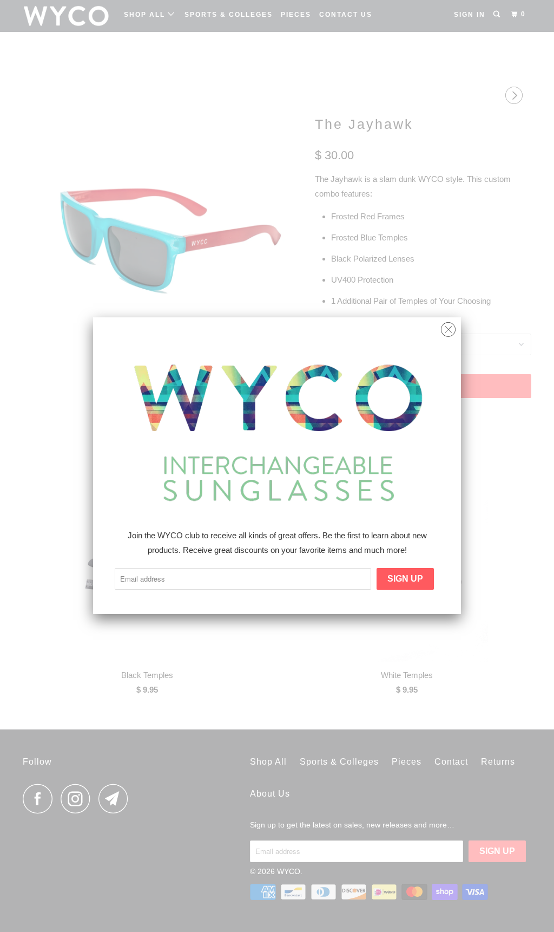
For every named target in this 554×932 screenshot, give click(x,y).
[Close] (448, 327)
